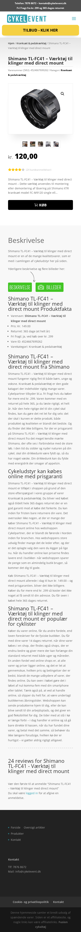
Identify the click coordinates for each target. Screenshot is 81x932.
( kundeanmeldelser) (38, 169)
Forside (15, 827)
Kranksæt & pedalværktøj (31, 43)
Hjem (11, 43)
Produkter (17, 833)
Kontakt (16, 840)
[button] (62, 93)
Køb (43, 205)
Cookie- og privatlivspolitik (31, 902)
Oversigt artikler (34, 827)
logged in (32, 793)
